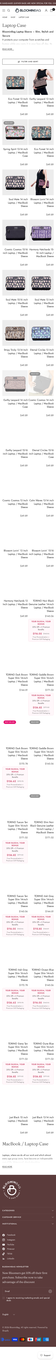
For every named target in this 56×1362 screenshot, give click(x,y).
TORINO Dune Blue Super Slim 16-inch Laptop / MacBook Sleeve (43, 1049)
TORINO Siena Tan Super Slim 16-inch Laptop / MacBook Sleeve (18, 1049)
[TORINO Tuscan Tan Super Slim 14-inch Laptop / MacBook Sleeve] (15, 879)
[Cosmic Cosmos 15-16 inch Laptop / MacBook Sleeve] (15, 232)
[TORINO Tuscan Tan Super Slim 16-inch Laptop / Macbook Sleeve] (15, 805)
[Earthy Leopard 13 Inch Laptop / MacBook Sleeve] (41, 82)
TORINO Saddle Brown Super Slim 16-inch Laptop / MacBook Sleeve (41, 680)
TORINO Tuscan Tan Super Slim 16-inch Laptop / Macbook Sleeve (17, 827)
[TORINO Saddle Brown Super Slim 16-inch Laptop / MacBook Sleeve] (41, 658)
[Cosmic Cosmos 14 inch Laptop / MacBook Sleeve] (41, 383)
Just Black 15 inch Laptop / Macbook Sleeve (18, 1121)
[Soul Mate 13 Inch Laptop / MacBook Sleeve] (41, 283)
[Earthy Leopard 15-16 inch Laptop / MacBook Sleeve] (15, 433)
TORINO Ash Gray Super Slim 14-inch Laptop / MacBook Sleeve (44, 901)
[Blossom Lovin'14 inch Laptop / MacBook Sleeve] (41, 182)
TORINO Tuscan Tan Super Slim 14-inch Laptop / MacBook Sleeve (17, 901)
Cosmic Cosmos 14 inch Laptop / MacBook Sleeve (41, 403)
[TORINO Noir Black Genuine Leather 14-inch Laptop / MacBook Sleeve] (41, 584)
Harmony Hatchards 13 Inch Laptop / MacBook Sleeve (15, 604)
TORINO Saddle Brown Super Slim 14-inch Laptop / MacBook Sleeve (41, 753)
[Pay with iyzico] (5, 1339)
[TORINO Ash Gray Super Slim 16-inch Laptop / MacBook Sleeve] (15, 953)
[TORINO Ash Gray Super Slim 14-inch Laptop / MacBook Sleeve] (41, 879)
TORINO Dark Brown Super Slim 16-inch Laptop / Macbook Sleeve (17, 753)
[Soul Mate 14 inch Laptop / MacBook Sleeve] (15, 182)
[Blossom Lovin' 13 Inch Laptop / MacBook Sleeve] (15, 534)
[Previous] (4, 82)
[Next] (25, 82)
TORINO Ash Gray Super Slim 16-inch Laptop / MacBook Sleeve (18, 975)
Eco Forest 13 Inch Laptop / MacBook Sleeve (18, 102)
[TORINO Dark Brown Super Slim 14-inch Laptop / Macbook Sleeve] (15, 658)
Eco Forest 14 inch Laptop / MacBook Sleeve (44, 152)
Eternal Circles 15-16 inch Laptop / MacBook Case (41, 454)
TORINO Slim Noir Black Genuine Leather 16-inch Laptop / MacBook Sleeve (42, 827)
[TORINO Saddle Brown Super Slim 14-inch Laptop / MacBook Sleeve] (41, 731)
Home (4, 17)
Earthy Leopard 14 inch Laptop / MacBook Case (16, 403)
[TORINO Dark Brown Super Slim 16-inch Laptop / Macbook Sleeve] (15, 731)
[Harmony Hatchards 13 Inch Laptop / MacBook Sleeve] (15, 584)
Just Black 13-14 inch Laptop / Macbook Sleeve (43, 1121)
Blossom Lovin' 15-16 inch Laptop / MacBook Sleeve (41, 554)
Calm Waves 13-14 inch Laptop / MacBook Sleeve (41, 504)
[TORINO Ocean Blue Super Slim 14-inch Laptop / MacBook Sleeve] (41, 953)
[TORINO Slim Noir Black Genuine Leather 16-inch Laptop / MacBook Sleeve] (41, 805)
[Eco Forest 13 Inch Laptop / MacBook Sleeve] (15, 82)
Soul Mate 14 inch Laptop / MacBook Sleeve (18, 203)
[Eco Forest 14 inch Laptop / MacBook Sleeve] (41, 132)
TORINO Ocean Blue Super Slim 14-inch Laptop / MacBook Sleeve (43, 975)
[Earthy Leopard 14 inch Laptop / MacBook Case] (15, 383)
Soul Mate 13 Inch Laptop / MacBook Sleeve (44, 303)
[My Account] (46, 10)
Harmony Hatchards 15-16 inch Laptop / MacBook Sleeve (41, 253)
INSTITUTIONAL (9, 1223)
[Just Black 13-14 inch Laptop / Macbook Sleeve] (41, 1100)
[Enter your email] (50, 1291)
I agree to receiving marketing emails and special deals (28, 1299)
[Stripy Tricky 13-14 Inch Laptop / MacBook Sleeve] (15, 333)
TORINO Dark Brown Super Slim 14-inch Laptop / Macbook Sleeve (17, 680)
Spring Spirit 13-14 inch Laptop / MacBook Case (15, 152)
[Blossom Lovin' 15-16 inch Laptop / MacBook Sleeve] (41, 534)
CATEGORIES (8, 1210)
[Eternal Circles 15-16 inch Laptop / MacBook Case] (41, 433)
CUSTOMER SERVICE (11, 1217)
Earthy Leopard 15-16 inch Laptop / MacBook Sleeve (15, 454)
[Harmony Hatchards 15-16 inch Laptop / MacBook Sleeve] (41, 232)
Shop (13, 17)
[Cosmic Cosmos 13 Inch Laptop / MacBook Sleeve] (15, 483)
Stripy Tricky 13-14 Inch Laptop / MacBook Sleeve (16, 353)
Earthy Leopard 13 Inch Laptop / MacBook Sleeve (42, 102)
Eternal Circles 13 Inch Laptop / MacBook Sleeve (42, 353)
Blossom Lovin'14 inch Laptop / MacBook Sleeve (42, 203)
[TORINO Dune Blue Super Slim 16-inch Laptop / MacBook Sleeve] (41, 1027)
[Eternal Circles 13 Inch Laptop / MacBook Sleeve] (41, 333)
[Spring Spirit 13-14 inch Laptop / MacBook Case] (15, 132)
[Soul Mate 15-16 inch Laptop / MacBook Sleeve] (15, 283)
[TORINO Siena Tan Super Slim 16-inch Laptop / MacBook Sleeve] (15, 1027)
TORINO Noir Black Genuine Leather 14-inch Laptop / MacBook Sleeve (41, 606)
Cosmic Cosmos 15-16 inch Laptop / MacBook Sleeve (15, 253)
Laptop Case (24, 17)
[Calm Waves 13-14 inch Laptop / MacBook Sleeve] (41, 483)
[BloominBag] (28, 10)
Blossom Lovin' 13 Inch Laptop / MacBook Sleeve (16, 554)
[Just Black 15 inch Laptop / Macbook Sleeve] (15, 1100)
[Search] (8, 10)
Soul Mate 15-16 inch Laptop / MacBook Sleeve (17, 303)
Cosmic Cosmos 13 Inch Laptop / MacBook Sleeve (15, 504)
